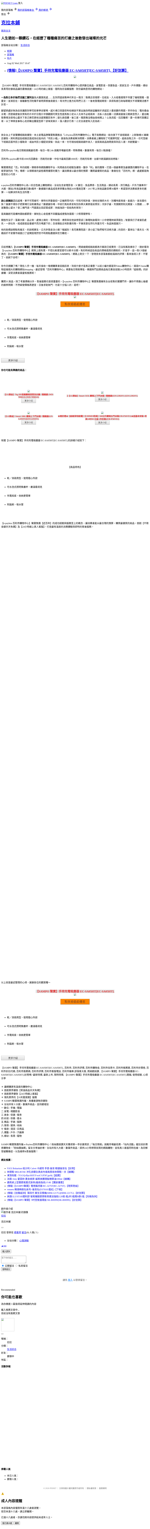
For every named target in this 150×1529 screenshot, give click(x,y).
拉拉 (3, 1216)
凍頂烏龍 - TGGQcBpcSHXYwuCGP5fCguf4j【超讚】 (34, 1175)
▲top (3, 1246)
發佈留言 (6, 1269)
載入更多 (6, 1251)
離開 (17, 1523)
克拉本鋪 (10, 22)
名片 (9, 58)
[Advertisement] (75, 1415)
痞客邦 (17, 1232)
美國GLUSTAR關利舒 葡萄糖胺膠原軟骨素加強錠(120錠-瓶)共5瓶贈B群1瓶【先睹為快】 (53, 1196)
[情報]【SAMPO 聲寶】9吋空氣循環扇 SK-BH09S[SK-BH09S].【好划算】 (45, 1200)
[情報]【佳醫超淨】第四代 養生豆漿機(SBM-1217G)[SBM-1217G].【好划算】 (46, 1193)
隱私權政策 (91, 1488)
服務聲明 (103, 1488)
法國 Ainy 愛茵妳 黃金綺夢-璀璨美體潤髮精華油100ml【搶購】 (39, 1179)
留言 (24, 1232)
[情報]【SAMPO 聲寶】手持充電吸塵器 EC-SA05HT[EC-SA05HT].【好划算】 (67, 70)
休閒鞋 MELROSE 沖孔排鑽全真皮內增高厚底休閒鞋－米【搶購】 (41, 1172)
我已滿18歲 (7, 1523)
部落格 (10, 54)
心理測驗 (24, 1240)
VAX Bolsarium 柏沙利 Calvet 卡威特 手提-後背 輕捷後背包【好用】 (41, 1168)
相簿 (9, 51)
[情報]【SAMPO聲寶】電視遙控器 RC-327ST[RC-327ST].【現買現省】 (43, 1186)
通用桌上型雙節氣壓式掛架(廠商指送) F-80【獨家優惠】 (36, 1182)
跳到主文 (6, 31)
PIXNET (53, 1488)
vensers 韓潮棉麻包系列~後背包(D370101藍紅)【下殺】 (35, 1189)
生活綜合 (25, 45)
